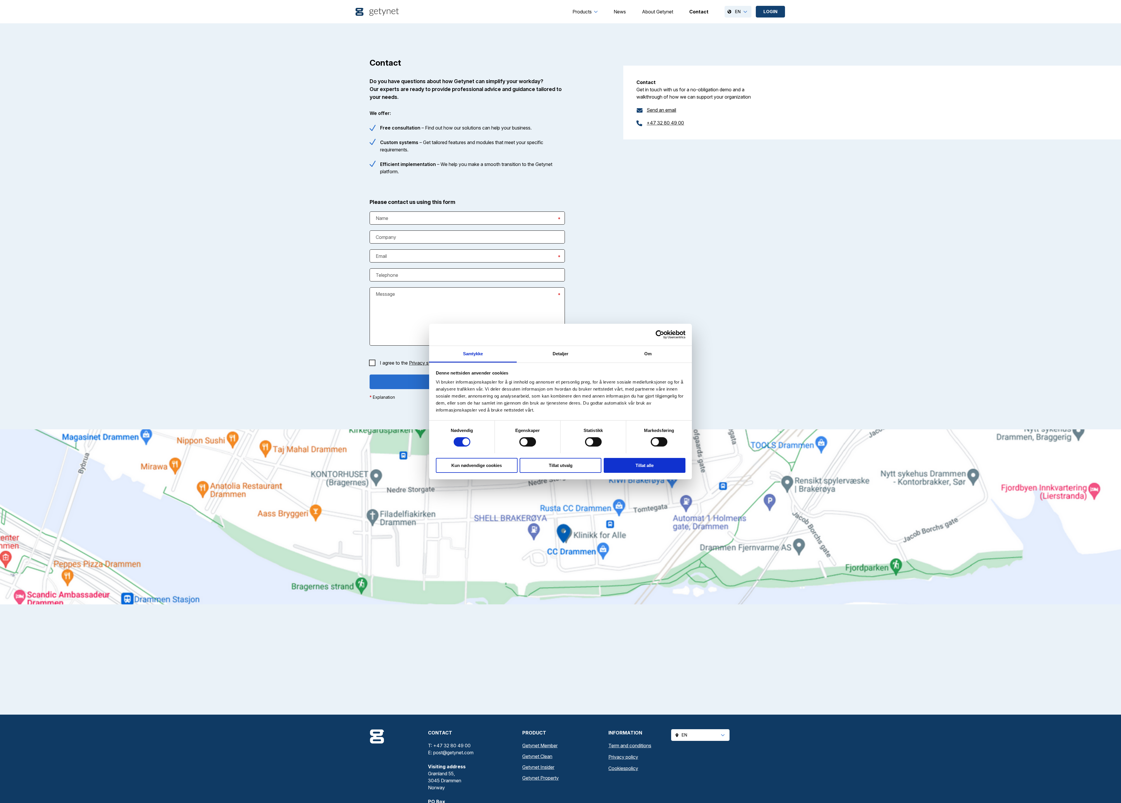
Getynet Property (540, 778)
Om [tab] (648, 353)
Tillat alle (645, 465)
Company (386, 237)
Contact (699, 12)
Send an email (661, 110)
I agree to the (415, 363)
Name (382, 218)
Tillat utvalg (560, 465)
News (620, 12)
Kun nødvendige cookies (476, 465)
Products (582, 12)
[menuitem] (582, 11)
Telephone (387, 275)
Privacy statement (428, 363)
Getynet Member (540, 745)
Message (385, 294)
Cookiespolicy (623, 768)
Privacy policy (623, 757)
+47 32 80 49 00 (665, 123)
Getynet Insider (538, 767)
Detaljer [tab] (561, 353)
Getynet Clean (537, 756)
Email (381, 256)
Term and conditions (629, 745)
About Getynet (657, 12)
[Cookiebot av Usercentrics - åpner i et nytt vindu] (659, 334)
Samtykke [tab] (473, 353)
